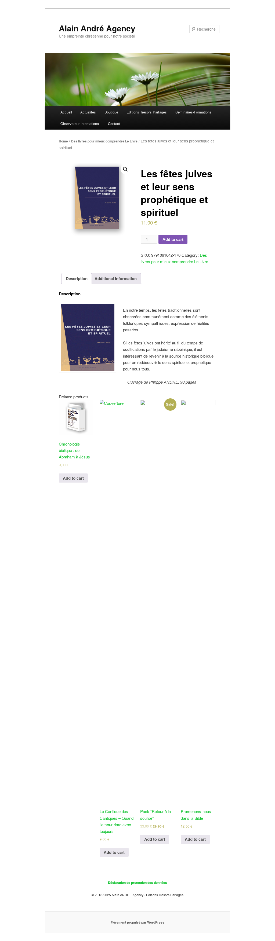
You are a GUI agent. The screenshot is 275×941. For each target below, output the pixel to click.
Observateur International (80, 123)
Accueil (66, 112)
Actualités (88, 112)
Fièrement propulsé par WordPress (137, 922)
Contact (114, 123)
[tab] (76, 278)
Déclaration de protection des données (137, 882)
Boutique (111, 112)
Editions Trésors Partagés (146, 112)
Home (63, 141)
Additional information (116, 278)
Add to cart (172, 239)
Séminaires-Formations (193, 112)
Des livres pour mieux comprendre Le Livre (104, 141)
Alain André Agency (97, 28)
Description (77, 278)
